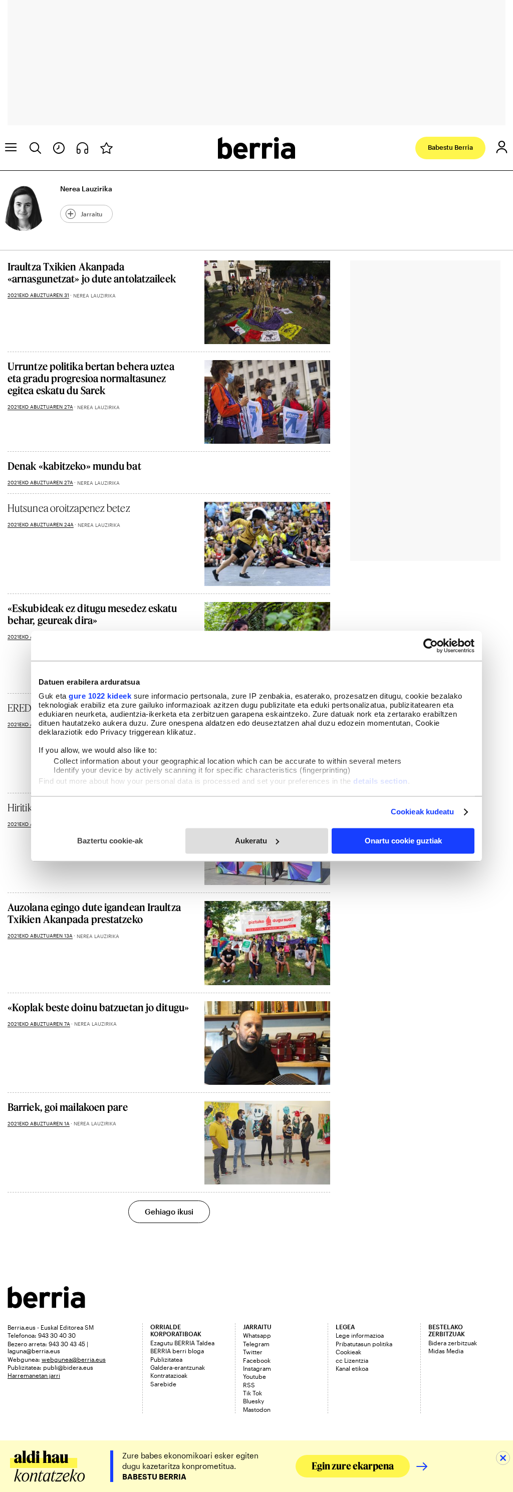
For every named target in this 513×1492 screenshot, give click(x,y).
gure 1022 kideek (100, 696)
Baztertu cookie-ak (110, 840)
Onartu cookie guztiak (403, 840)
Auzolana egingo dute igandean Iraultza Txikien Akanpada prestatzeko (94, 913)
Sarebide (163, 1383)
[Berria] (46, 1305)
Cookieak (348, 1351)
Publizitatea (166, 1359)
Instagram (257, 1368)
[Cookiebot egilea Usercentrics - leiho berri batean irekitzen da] (430, 645)
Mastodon (257, 1409)
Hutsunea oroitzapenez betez (69, 508)
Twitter (253, 1351)
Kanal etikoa (352, 1368)
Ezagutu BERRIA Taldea (182, 1342)
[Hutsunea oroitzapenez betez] (267, 543)
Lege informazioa (360, 1335)
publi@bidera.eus (68, 1367)
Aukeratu (251, 840)
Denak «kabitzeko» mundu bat (74, 466)
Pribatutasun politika (364, 1343)
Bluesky (253, 1400)
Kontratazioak (168, 1375)
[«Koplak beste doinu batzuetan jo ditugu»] (267, 1043)
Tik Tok (252, 1392)
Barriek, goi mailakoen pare (68, 1107)
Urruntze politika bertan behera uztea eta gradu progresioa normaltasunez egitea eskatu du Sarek (91, 378)
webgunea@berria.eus (74, 1359)
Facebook (257, 1360)
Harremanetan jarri (34, 1375)
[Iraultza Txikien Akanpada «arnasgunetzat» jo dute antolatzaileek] (267, 302)
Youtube (254, 1376)
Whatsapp (257, 1335)
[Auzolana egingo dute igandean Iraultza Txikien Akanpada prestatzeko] (267, 943)
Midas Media (445, 1350)
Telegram (256, 1343)
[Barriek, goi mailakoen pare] (267, 1142)
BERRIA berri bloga (177, 1350)
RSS (249, 1384)
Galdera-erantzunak (177, 1367)
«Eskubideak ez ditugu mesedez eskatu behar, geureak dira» (92, 614)
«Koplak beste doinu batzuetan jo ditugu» (98, 1007)
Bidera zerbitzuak (452, 1342)
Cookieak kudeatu (422, 811)
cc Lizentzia (352, 1360)
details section (380, 781)
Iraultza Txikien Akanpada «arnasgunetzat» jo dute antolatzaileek (92, 272)
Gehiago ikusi (169, 1212)
